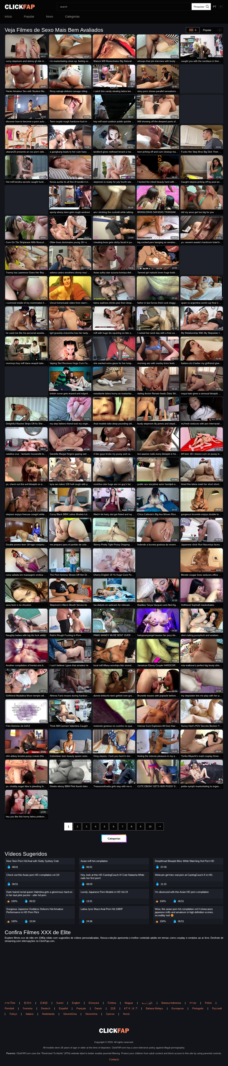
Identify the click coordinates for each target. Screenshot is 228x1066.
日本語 (44, 1002)
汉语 (113, 1008)
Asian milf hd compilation (94, 861)
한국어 (27, 1002)
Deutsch (45, 1008)
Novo (49, 16)
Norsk (126, 1013)
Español (63, 1008)
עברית (193, 1002)
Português (197, 1008)
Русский (217, 1008)
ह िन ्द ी (130, 1008)
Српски (110, 1013)
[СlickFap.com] (20, 7)
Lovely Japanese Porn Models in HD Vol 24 (104, 892)
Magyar (129, 1002)
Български (178, 1008)
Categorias (72, 16)
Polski (208, 1002)
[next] (160, 826)
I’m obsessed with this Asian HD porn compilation (182, 892)
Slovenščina (70, 1013)
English (76, 1002)
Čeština (112, 1002)
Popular (29, 16)
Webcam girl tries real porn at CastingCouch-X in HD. (184, 874)
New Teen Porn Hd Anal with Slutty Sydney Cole (32, 861)
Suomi (59, 1002)
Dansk (98, 1008)
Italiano (29, 1013)
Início (8, 16)
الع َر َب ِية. (147, 1002)
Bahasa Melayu (154, 1008)
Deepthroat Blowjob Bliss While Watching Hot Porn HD (184, 861)
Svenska (27, 1008)
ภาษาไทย (10, 1002)
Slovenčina (91, 1013)
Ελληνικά (94, 1002)
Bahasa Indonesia (171, 1002)
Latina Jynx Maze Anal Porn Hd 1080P (102, 909)
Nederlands (48, 1013)
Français (81, 1008)
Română (9, 1008)
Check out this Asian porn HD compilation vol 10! (32, 874)
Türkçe (13, 1013)
